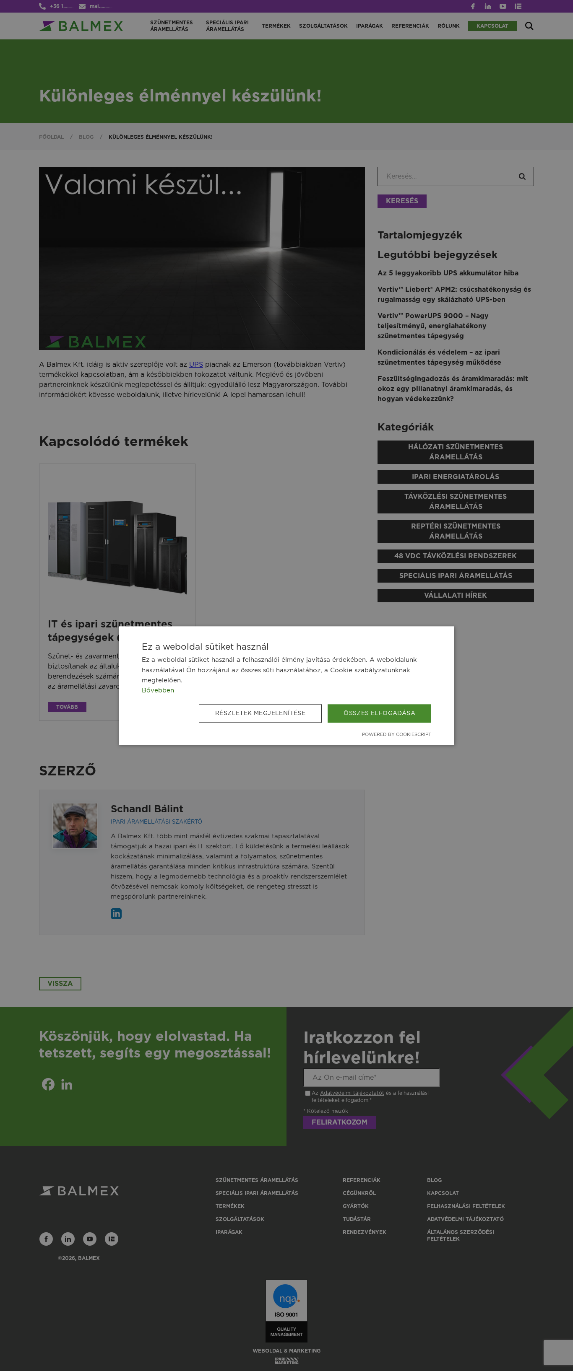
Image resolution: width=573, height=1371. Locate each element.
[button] (262, 713)
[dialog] (286, 685)
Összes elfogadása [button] (379, 713)
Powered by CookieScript (396, 735)
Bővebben (158, 690)
